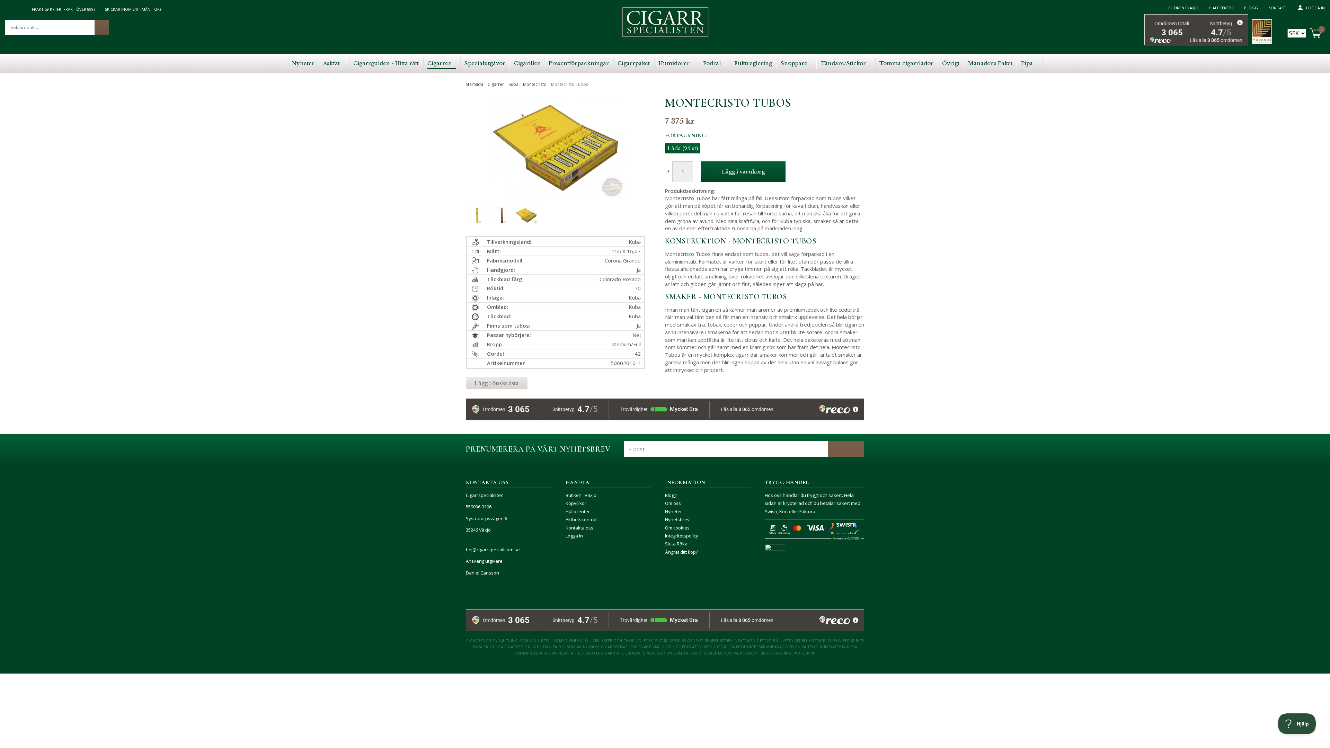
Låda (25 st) (682, 148)
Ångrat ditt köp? (681, 552)
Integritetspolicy (681, 536)
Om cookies (677, 528)
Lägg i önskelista (497, 383)
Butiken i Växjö (1183, 7)
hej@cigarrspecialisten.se (493, 549)
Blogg (1251, 7)
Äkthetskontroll (581, 519)
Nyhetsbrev (677, 519)
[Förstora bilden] (555, 163)
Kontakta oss (579, 528)
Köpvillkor (576, 503)
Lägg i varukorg (743, 171)
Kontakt (1277, 7)
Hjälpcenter (1221, 7)
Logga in (1315, 7)
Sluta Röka (676, 544)
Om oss (673, 503)
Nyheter (673, 511)
